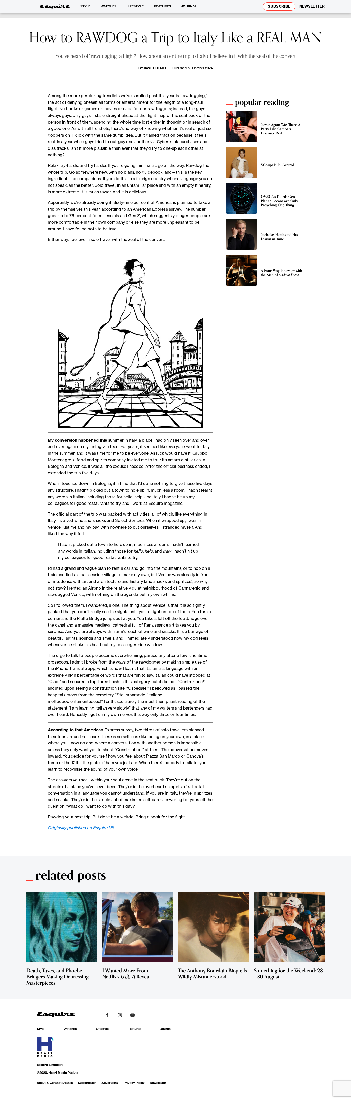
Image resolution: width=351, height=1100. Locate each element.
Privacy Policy (134, 1083)
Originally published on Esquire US (81, 827)
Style (85, 6)
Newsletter (158, 1083)
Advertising (109, 1083)
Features (162, 6)
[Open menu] (31, 6)
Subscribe (279, 6)
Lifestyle (135, 6)
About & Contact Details (55, 1083)
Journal (189, 6)
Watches (108, 6)
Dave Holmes (156, 68)
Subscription (87, 1083)
